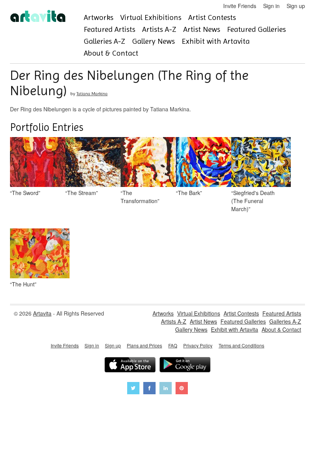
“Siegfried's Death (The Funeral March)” (253, 201)
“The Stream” (81, 193)
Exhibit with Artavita (216, 41)
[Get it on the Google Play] (185, 365)
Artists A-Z (159, 29)
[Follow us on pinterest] (182, 389)
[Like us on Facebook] (149, 389)
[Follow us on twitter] (133, 389)
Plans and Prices (144, 345)
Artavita (42, 313)
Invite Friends (239, 6)
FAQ (172, 345)
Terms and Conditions (241, 345)
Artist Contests (212, 17)
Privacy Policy (197, 345)
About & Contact (111, 53)
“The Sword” (25, 193)
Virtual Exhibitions (150, 17)
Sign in (271, 6)
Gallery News (153, 41)
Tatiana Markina (92, 93)
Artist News (201, 29)
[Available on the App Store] (130, 365)
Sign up (296, 6)
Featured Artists (109, 29)
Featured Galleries (256, 29)
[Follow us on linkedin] (165, 389)
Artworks (98, 17)
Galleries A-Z (104, 41)
